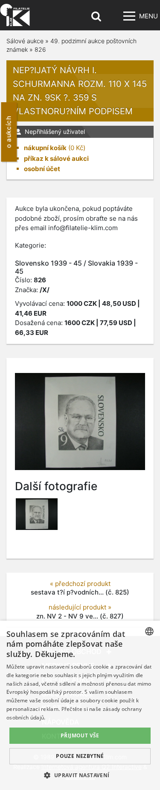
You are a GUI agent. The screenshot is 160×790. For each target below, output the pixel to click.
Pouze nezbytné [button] (80, 756)
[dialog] (80, 705)
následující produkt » (80, 607)
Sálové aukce (25, 40)
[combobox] (149, 631)
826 (40, 49)
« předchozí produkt (80, 584)
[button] (79, 775)
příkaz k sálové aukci (56, 158)
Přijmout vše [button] (80, 735)
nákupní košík (45, 148)
